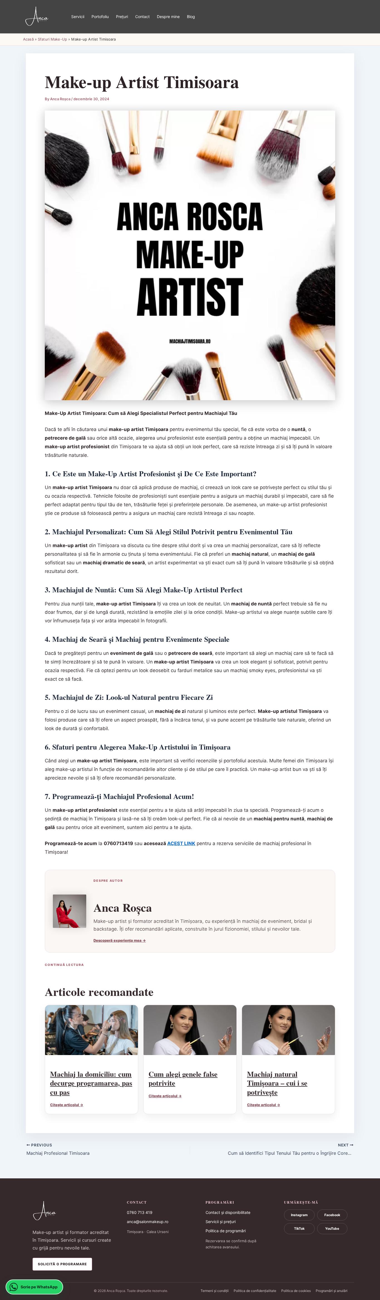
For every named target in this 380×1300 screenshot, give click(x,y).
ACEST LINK (181, 843)
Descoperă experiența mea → (119, 940)
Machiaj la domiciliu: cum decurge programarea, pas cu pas (91, 1083)
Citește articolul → (66, 1105)
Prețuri (122, 16)
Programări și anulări (331, 1291)
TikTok (299, 1228)
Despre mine (168, 16)
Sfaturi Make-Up (52, 39)
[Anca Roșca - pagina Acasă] (72, 1211)
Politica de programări (226, 1230)
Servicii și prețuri (221, 1221)
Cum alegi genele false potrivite (183, 1078)
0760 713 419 (139, 1212)
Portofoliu (100, 16)
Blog (191, 16)
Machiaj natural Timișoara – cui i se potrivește (277, 1083)
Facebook (332, 1215)
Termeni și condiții (215, 1291)
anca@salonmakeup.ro (147, 1221)
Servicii (77, 16)
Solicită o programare (62, 1264)
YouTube (332, 1228)
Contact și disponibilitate (228, 1212)
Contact (142, 16)
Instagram (299, 1215)
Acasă (28, 39)
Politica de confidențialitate (255, 1291)
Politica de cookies (296, 1291)
